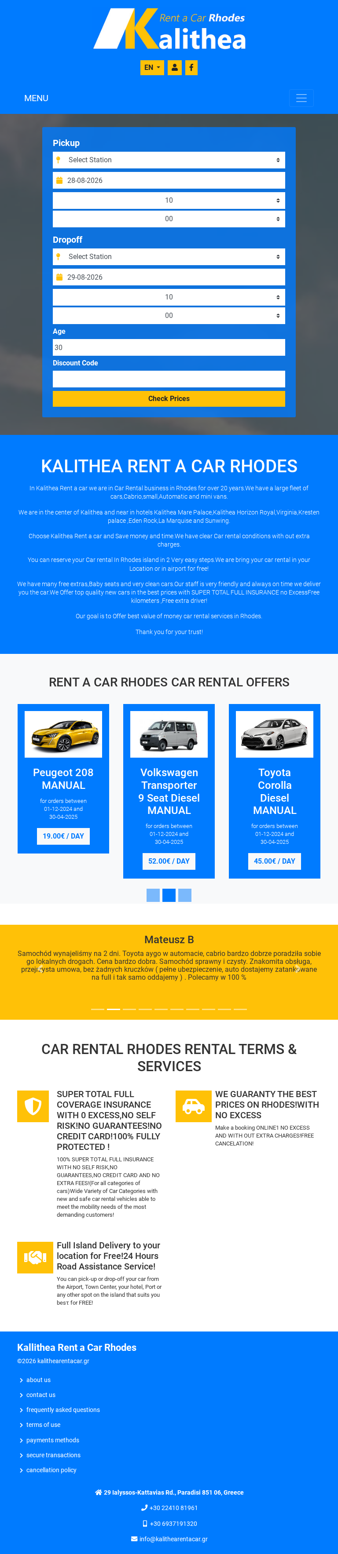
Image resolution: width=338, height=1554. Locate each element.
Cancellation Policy (51, 1470)
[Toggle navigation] (301, 98)
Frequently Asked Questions (63, 1410)
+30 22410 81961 (174, 1508)
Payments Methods (52, 1440)
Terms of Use (43, 1425)
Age (59, 332)
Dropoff (67, 239)
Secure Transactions (53, 1455)
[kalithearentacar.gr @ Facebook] (191, 67)
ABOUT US (38, 1380)
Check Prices (169, 398)
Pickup (66, 143)
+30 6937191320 (173, 1524)
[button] (40, 969)
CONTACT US (40, 1395)
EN (149, 67)
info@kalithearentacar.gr (174, 1539)
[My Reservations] (175, 67)
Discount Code (75, 363)
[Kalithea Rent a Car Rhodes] (169, 28)
